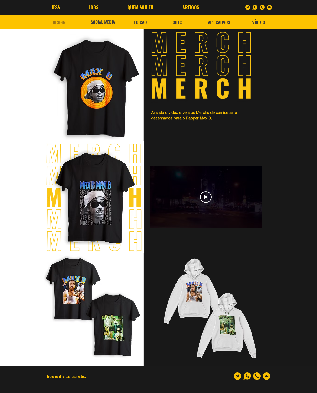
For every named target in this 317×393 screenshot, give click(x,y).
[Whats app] (254, 7)
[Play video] (206, 197)
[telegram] (247, 7)
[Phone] (262, 7)
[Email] (269, 7)
